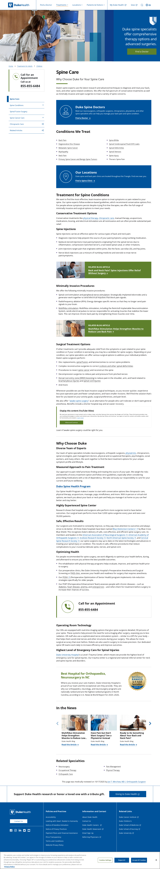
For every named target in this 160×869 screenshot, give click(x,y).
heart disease (73, 587)
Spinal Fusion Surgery (18, 111)
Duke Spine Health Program (73, 486)
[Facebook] (11, 831)
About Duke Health (89, 817)
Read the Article (69, 744)
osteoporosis (98, 587)
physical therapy (90, 218)
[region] (80, 860)
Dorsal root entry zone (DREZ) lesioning (76, 378)
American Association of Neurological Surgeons (103, 535)
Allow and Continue (71, 422)
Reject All (121, 860)
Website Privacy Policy (54, 845)
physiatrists (131, 453)
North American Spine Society (120, 537)
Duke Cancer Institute (127, 817)
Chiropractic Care (17, 124)
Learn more (80, 418)
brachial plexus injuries (69, 380)
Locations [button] (76, 5)
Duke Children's (125, 821)
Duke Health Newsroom (91, 829)
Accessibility (51, 817)
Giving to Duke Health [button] (126, 794)
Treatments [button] (61, 5)
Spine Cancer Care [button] (17, 118)
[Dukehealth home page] (22, 5)
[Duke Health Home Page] (21, 811)
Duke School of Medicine (129, 825)
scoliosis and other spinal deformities (116, 366)
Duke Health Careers (90, 825)
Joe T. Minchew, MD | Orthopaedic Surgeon (127, 781)
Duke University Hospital (67, 654)
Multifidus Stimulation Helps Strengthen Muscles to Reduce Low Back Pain (115, 330)
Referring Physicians (90, 837)
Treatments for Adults (24, 66)
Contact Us (18, 821)
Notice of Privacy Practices (56, 829)
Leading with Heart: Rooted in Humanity (62, 821)
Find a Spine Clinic (83, 180)
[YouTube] (29, 831)
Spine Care (14, 99)
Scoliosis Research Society (91, 537)
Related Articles (16, 130)
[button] (148, 5)
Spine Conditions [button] (16, 105)
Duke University (125, 833)
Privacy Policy (9, 866)
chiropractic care (106, 218)
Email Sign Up (87, 833)
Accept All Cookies (139, 860)
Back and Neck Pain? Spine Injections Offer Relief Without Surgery (114, 272)
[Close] (156, 860)
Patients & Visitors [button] (95, 5)
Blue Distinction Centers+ (124, 529)
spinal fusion (82, 362)
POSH (65, 577)
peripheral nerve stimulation (97, 294)
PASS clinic (75, 573)
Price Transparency (53, 837)
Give (133, 5)
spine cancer (84, 370)
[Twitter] (25, 831)
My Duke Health (117, 5)
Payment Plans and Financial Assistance (62, 833)
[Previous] (58, 723)
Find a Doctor (46, 5)
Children (39, 66)
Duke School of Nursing (128, 829)
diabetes (62, 587)
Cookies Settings (105, 860)
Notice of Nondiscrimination (57, 825)
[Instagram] (16, 831)
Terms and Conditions (54, 841)
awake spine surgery (79, 400)
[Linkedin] (20, 831)
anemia (84, 587)
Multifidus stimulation (68, 308)
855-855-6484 (30, 86)
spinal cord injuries (92, 380)
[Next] (149, 723)
